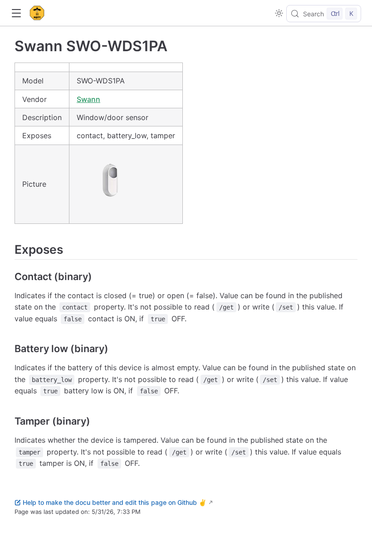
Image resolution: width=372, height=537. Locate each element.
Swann (88, 99)
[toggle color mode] (279, 13)
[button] (16, 13)
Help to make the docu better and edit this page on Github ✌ (114, 502)
